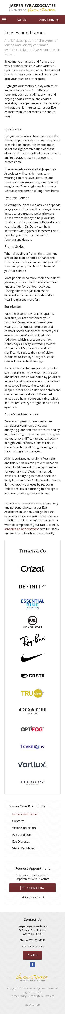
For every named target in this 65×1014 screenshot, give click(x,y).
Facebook (32, 964)
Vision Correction (24, 828)
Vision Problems (23, 848)
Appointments (49, 20)
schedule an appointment (21, 529)
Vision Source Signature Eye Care (32, 977)
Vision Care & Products (27, 806)
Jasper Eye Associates (41, 988)
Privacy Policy (18, 996)
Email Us (32, 955)
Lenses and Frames (25, 814)
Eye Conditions (22, 835)
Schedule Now (35, 887)
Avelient (49, 996)
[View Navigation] (5, 19)
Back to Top (32, 1004)
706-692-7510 (37, 940)
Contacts (18, 821)
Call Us (22, 20)
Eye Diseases (21, 841)
